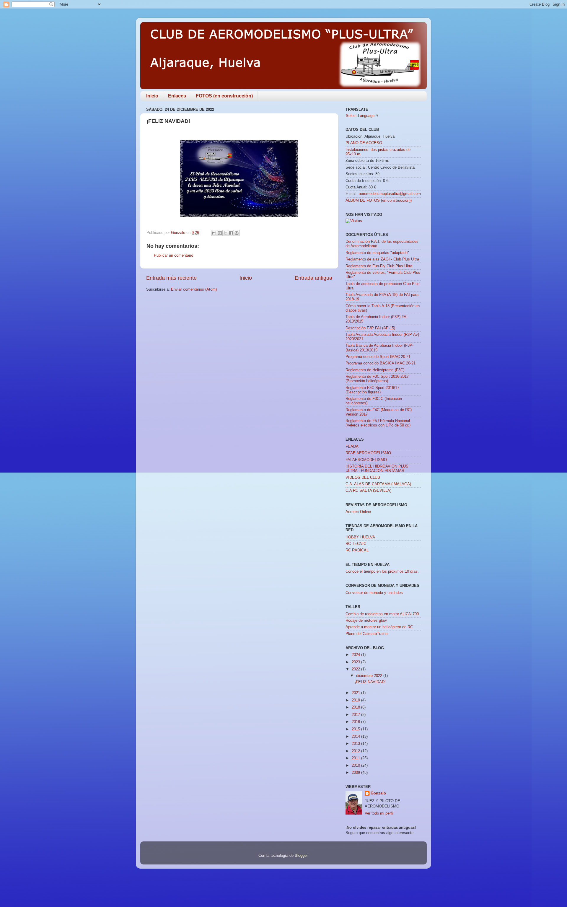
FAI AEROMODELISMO (366, 460)
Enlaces (177, 95)
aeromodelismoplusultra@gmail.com (390, 194)
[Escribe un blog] (220, 233)
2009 (356, 773)
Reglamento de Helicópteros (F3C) (375, 370)
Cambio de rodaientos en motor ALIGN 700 (382, 614)
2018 (356, 707)
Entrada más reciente (171, 278)
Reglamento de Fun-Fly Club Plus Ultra (379, 266)
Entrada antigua (313, 278)
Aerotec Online (358, 512)
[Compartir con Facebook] (231, 233)
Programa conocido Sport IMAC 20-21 (378, 357)
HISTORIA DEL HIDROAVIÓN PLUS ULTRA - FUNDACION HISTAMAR (377, 468)
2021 (356, 693)
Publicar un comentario (173, 255)
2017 (356, 715)
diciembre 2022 (369, 676)
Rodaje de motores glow (366, 620)
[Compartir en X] (225, 233)
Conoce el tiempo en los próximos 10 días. (382, 571)
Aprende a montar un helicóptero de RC (379, 627)
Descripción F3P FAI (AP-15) (370, 328)
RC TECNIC (356, 544)
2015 (356, 729)
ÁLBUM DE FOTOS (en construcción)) (379, 200)
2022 (356, 669)
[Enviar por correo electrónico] (214, 233)
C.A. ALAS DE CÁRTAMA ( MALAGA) (378, 484)
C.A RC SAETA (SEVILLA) (368, 490)
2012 (356, 751)
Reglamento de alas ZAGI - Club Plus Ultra (382, 259)
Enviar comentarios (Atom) (194, 289)
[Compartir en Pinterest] (236, 233)
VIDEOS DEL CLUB (363, 478)
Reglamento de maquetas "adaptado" (377, 253)
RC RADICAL (357, 550)
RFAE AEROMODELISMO (368, 453)
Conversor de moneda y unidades (374, 593)
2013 (356, 744)
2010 (356, 765)
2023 (356, 662)
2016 (356, 722)
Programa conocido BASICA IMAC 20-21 (381, 363)
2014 (356, 737)
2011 (356, 758)
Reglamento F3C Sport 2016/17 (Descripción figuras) (372, 390)
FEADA (352, 446)
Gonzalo (378, 793)
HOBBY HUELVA (360, 537)
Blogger (301, 856)
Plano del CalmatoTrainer (367, 634)
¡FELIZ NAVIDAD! (370, 682)
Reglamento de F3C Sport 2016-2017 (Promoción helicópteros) (377, 378)
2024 (356, 655)
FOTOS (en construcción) (224, 95)
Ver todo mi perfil (379, 813)
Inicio (152, 95)
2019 (356, 700)
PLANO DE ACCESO (364, 143)
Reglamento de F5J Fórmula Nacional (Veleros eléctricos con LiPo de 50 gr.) (378, 423)
